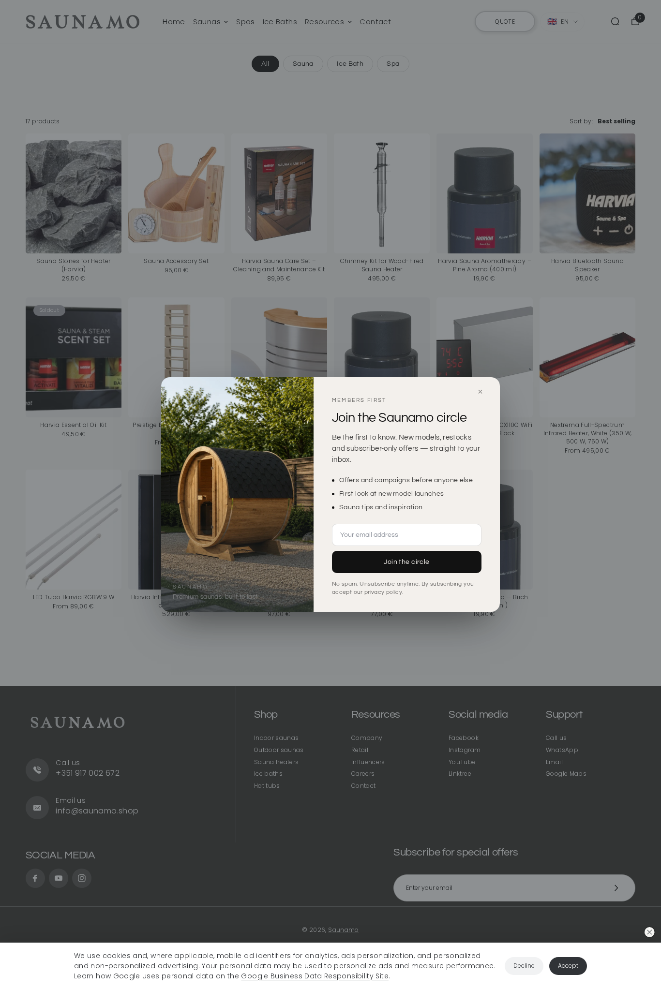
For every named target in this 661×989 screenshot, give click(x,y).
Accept (568, 965)
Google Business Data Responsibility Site (314, 976)
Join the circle (406, 562)
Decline (524, 965)
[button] (650, 932)
